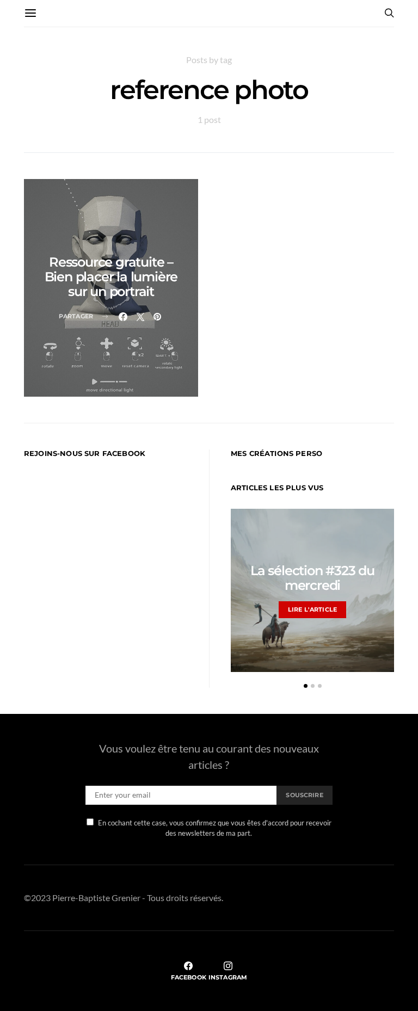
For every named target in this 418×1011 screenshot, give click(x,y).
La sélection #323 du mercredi (312, 578)
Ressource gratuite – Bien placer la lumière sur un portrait (111, 276)
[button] (305, 685)
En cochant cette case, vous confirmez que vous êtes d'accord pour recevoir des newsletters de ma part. (214, 827)
